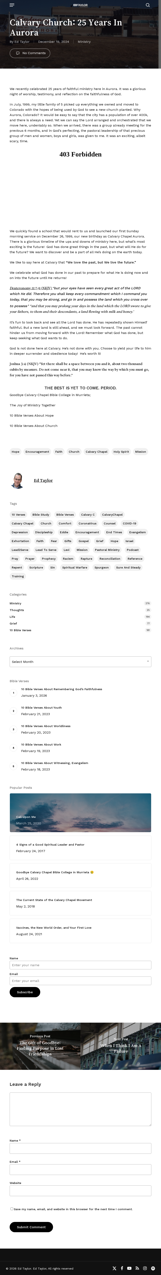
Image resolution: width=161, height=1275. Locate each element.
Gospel (84, 541)
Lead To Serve (46, 549)
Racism (68, 558)
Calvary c (88, 514)
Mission (140, 451)
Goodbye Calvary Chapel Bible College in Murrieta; (50, 395)
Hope (15, 451)
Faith (58, 451)
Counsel (110, 523)
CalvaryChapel (112, 514)
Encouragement (37, 451)
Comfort (65, 523)
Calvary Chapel (96, 451)
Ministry (84, 42)
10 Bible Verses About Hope (32, 415)
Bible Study (40, 514)
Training (18, 576)
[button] (12, 5)
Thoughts (17, 610)
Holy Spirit (121, 451)
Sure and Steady (128, 567)
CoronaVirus (87, 523)
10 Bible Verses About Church (33, 426)
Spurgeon (102, 567)
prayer (30, 558)
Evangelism (137, 532)
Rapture (86, 558)
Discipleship (44, 532)
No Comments (33, 53)
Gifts (67, 541)
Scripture (36, 567)
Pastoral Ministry (107, 549)
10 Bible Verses (20, 630)
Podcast (133, 549)
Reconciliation (110, 558)
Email (14, 974)
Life (12, 616)
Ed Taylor (22, 42)
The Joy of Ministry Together (33, 405)
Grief (99, 541)
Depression (20, 532)
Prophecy (49, 558)
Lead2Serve (20, 549)
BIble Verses (65, 514)
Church (74, 451)
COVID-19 (129, 523)
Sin (52, 567)
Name (14, 958)
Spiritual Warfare (74, 567)
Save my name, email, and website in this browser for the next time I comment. (73, 1209)
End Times (114, 532)
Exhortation (20, 541)
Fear (54, 541)
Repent (17, 567)
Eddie (64, 532)
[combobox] (80, 661)
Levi (66, 549)
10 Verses (18, 514)
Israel (129, 541)
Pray (15, 558)
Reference (135, 558)
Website (15, 1183)
